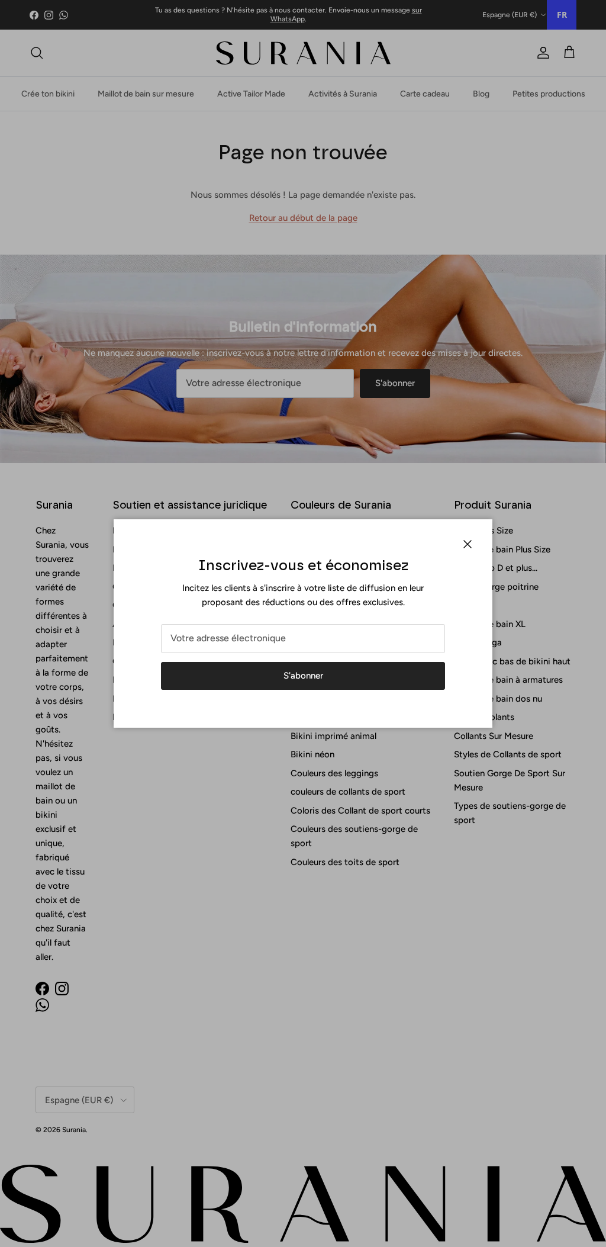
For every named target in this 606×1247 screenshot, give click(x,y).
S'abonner (303, 675)
